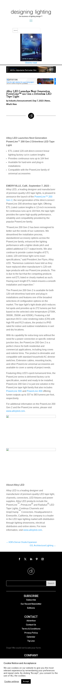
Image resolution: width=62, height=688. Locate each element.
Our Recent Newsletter (31, 604)
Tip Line (31, 641)
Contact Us (31, 625)
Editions (31, 608)
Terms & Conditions (31, 629)
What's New (11, 104)
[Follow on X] (25, 559)
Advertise (31, 620)
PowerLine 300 (14, 391)
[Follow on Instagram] (42, 559)
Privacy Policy (31, 633)
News (47, 101)
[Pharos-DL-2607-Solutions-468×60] (31, 84)
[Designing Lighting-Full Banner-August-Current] (31, 72)
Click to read (31, 63)
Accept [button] (26, 681)
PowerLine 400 (34, 391)
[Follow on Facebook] (19, 559)
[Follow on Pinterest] (36, 559)
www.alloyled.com (15, 411)
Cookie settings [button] (11, 681)
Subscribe (31, 600)
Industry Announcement (20, 101)
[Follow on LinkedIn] (31, 559)
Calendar (31, 637)
